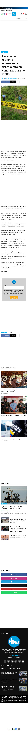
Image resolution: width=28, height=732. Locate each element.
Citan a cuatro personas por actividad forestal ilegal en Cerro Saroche (13, 390)
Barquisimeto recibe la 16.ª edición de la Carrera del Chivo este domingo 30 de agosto (8, 688)
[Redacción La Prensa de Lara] (2, 78)
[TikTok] (15, 661)
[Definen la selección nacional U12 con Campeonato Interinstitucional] (5, 537)
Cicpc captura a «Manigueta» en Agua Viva (12, 439)
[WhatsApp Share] (14, 729)
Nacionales (4, 503)
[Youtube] (23, 661)
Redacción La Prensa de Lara (11, 78)
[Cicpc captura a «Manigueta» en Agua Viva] (14, 428)
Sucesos (4, 52)
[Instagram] (8, 661)
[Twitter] (19, 661)
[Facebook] (5, 661)
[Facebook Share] (9, 729)
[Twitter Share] (11, 729)
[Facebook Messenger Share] (16, 729)
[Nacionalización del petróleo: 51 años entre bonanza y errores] (14, 495)
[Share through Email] (19, 729)
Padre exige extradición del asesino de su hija (13, 415)
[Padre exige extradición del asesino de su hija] (14, 405)
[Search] (25, 18)
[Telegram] (12, 661)
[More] (18, 82)
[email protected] (16, 655)
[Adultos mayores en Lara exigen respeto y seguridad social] (23, 673)
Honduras (10, 332)
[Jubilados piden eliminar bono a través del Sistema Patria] (23, 681)
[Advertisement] (14, 35)
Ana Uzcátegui (4, 509)
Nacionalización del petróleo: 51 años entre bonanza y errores (12, 507)
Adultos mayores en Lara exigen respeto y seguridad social (9, 673)
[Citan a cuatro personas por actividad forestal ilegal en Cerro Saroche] (14, 379)
